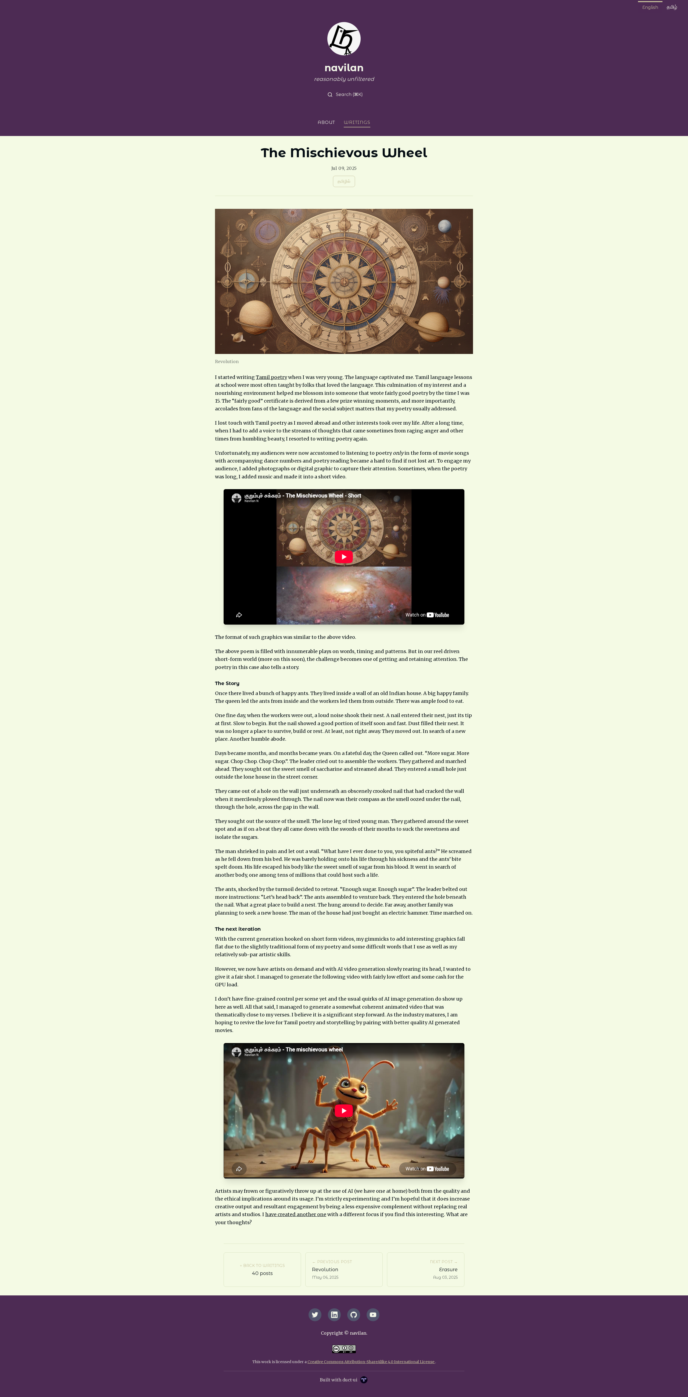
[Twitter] (315, 1314)
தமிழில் (344, 181)
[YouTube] (373, 1314)
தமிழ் (672, 7)
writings (357, 122)
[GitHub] (353, 1314)
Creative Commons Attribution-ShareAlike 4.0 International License (371, 1361)
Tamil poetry (271, 377)
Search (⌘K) (349, 94)
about (326, 122)
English (650, 7)
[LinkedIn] (334, 1314)
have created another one (295, 1214)
